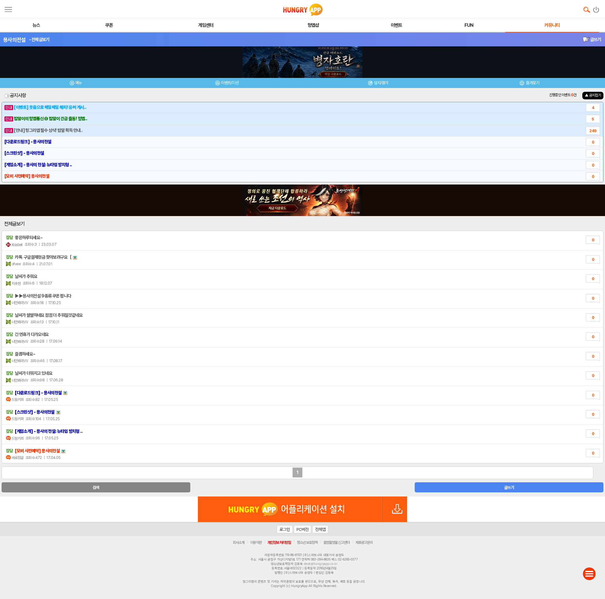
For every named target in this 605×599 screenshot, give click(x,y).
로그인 (284, 529)
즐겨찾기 (532, 82)
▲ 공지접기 (593, 95)
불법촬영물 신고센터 (336, 542)
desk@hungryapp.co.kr (320, 564)
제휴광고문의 (363, 542)
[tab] (75, 83)
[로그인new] (596, 8)
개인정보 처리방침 (279, 542)
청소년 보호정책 (307, 542)
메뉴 (78, 82)
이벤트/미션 (229, 82)
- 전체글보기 (39, 39)
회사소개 (238, 542)
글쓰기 (595, 39)
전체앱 (320, 529)
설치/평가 (381, 82)
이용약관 (256, 542)
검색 (96, 487)
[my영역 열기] (8, 8)
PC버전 (302, 529)
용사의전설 (14, 40)
